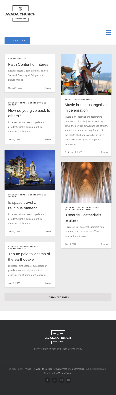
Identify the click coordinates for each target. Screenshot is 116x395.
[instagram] (61, 380)
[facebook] (47, 380)
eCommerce (78, 368)
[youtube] (68, 380)
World (12, 105)
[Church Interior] (86, 163)
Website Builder (44, 368)
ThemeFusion (65, 373)
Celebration (72, 207)
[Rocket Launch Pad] (30, 150)
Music (68, 99)
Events (12, 246)
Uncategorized (17, 59)
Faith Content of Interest (28, 64)
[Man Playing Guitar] (86, 55)
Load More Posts (58, 297)
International (17, 103)
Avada (28, 368)
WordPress (61, 368)
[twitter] (54, 380)
